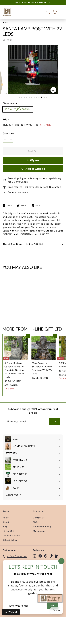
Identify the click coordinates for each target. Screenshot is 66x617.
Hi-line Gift (8, 531)
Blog (5, 526)
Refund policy (10, 540)
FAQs (35, 522)
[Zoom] (53, 90)
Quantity (8, 133)
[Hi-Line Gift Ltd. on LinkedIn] (56, 556)
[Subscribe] (54, 421)
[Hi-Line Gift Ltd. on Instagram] (34, 556)
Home (5, 22)
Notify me (33, 160)
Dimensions (10, 103)
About (6, 522)
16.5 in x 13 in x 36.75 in (18, 109)
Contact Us (39, 517)
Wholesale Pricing (42, 526)
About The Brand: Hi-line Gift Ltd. (23, 244)
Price (6, 119)
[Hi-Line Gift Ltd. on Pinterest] (45, 556)
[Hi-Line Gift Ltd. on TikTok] (51, 556)
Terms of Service (11, 535)
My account (39, 531)
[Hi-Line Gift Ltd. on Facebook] (40, 556)
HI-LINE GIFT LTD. (45, 329)
